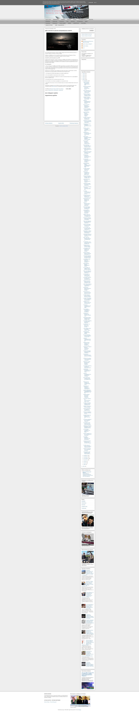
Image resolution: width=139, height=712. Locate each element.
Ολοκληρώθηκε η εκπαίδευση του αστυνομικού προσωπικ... (87, 211)
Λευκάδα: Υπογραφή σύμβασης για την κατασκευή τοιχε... (87, 403)
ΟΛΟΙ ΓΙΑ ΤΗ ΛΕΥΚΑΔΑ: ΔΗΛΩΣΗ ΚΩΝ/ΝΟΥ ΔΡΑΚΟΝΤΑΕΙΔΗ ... (87, 138)
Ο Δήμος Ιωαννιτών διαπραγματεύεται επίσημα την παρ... (87, 281)
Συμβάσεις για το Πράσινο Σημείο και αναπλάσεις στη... (87, 302)
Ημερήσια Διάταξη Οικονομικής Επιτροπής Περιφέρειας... (87, 396)
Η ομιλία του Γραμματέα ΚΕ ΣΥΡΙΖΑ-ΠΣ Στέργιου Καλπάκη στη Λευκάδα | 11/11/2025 (90, 616)
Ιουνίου (85, 462)
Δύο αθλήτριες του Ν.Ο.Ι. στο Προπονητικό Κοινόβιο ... (87, 325)
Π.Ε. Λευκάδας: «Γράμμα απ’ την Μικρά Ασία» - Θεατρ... (87, 430)
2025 (84, 75)
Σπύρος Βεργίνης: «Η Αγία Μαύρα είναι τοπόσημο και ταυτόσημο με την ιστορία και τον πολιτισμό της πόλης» (87, 594)
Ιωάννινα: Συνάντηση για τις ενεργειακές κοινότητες (87, 449)
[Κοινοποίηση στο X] (68, 88)
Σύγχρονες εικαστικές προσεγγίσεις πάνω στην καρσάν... (87, 218)
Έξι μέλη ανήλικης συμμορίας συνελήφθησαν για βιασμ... (87, 129)
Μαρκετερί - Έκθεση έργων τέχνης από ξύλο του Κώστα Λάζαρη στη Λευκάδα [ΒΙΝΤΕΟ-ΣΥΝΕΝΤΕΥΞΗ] (87, 583)
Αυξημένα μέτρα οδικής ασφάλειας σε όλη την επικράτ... (87, 152)
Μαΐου (85, 464)
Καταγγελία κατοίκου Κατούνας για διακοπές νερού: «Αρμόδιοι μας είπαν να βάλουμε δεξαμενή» (90, 632)
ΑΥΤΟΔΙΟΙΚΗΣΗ (80, 21)
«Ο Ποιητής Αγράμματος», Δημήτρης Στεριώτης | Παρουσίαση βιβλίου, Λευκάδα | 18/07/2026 (90, 664)
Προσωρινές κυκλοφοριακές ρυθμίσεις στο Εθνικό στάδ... (86, 173)
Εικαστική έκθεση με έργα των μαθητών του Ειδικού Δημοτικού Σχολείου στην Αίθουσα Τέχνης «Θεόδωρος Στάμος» (88, 642)
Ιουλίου (85, 461)
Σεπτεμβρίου (86, 458)
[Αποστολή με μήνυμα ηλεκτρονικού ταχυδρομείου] (66, 88)
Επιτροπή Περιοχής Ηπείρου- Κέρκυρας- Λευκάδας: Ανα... (87, 177)
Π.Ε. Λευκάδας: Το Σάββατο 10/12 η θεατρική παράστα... (87, 268)
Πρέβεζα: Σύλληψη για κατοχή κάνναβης (87, 407)
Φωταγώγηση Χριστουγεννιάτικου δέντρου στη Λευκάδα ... (87, 289)
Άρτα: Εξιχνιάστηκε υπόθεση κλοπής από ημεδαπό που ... (87, 379)
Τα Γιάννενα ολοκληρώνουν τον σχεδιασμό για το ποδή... (87, 306)
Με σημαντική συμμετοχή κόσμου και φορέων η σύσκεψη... (87, 160)
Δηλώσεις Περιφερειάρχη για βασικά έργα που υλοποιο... (87, 102)
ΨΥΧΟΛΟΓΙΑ (61, 21)
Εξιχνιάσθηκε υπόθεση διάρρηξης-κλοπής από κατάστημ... (87, 232)
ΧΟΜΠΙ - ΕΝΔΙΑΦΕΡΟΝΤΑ (59, 25)
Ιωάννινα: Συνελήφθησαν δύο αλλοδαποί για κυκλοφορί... (87, 375)
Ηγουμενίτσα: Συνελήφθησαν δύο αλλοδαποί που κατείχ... (87, 370)
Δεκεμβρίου (86, 80)
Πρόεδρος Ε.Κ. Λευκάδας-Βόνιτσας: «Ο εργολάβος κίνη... (87, 134)
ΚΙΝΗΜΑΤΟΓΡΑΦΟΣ (49, 25)
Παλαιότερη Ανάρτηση (74, 123)
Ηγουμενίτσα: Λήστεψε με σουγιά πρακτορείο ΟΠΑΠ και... (87, 188)
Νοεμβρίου (86, 455)
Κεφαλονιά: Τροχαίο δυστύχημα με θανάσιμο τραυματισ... (87, 363)
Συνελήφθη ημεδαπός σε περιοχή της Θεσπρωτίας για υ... (87, 278)
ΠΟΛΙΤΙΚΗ (69, 19)
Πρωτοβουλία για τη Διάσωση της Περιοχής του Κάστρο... (87, 200)
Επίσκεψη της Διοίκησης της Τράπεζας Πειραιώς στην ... (87, 314)
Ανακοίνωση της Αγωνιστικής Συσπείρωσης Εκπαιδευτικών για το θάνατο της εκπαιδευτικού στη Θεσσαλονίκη (87, 653)
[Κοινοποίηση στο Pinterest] (70, 88)
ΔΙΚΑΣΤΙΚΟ (91, 19)
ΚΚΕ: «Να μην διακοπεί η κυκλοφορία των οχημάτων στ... (87, 285)
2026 (84, 73)
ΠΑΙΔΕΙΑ (74, 19)
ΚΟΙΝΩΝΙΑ (63, 19)
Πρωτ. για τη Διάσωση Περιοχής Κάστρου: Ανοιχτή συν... (87, 271)
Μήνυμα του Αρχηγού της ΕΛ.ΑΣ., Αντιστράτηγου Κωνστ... (87, 88)
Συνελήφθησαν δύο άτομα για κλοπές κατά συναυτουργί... (87, 423)
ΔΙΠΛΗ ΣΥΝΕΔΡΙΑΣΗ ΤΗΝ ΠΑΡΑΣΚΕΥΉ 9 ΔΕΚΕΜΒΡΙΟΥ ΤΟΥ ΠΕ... (87, 391)
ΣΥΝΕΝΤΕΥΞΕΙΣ (76, 23)
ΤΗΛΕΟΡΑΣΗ (48, 23)
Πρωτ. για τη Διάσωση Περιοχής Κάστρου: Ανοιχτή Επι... (87, 222)
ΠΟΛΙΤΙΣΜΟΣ (83, 23)
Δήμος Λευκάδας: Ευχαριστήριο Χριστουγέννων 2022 (87, 83)
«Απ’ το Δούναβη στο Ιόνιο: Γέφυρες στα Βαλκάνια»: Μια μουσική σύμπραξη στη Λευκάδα (89, 606)
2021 (84, 466)
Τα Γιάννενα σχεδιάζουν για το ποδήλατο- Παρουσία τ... (87, 420)
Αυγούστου (86, 459)
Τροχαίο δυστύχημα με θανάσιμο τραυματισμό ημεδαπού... (87, 348)
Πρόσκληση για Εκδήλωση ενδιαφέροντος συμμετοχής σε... (87, 387)
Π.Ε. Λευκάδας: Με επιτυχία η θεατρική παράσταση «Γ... (87, 228)
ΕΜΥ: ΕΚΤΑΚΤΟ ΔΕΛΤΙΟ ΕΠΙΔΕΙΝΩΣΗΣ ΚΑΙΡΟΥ (86, 265)
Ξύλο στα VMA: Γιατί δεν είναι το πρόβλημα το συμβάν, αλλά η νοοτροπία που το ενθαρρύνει (88, 674)
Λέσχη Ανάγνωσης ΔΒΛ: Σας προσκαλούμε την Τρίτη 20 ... (87, 180)
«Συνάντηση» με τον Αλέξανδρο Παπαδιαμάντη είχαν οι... (87, 125)
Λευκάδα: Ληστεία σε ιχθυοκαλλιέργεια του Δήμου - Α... (87, 149)
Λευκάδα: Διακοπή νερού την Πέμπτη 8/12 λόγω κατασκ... (87, 295)
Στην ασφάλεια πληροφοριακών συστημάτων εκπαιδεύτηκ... (87, 310)
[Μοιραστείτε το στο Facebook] (69, 88)
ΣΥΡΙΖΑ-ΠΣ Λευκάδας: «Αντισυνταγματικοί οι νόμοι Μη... (87, 359)
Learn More (91, 2)
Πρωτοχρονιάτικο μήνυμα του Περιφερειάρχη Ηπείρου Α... (86, 106)
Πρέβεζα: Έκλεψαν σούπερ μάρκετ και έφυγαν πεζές (87, 98)
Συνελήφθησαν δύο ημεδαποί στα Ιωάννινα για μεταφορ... (87, 250)
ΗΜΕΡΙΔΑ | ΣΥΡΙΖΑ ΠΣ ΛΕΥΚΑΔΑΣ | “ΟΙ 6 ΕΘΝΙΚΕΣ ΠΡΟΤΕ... (87, 427)
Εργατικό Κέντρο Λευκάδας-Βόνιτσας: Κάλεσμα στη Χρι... (87, 146)
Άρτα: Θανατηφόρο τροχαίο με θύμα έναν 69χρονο (87, 207)
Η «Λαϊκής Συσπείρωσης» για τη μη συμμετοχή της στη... (87, 192)
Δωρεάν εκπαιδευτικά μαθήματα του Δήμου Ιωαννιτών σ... (87, 416)
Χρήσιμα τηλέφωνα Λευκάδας (87, 35)
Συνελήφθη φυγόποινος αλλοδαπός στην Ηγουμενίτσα (87, 438)
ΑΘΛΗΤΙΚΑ (73, 21)
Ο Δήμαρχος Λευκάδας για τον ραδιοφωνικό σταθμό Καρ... (87, 121)
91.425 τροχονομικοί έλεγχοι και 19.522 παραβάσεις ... (87, 351)
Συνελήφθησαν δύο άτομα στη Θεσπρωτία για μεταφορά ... (87, 260)
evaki (83, 47)
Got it (95, 2)
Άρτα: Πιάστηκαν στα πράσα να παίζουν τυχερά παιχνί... (87, 91)
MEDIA (86, 21)
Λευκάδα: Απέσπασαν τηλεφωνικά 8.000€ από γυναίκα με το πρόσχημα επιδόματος (90, 621)
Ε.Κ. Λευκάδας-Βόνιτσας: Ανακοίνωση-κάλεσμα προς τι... (87, 142)
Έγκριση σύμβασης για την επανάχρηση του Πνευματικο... (87, 434)
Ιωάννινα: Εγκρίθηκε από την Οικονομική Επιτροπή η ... (87, 109)
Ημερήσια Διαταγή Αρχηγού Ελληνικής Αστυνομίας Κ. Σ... (87, 253)
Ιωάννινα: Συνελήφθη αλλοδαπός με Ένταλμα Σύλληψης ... (87, 442)
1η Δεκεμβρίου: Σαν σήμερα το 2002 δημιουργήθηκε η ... (87, 452)
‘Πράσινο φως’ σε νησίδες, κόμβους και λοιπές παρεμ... (87, 246)
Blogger (80, 709)
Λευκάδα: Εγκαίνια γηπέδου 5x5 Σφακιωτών (87, 169)
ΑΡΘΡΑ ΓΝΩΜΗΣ (63, 23)
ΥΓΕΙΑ (67, 21)
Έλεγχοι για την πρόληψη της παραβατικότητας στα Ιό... (87, 383)
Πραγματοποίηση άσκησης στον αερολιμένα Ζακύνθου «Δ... (87, 344)
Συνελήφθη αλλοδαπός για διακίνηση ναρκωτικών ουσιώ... (87, 366)
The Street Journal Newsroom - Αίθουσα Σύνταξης (88, 42)
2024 (84, 76)
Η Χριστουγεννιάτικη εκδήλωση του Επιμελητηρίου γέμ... (87, 196)
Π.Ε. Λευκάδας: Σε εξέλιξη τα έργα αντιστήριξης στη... (87, 275)
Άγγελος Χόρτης (85, 45)
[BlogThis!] (67, 88)
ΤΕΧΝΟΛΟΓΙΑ (54, 23)
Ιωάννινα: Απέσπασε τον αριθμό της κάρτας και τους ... (87, 409)
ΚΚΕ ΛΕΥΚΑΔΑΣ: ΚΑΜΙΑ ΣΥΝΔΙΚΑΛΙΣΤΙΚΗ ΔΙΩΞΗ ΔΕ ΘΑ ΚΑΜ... (87, 165)
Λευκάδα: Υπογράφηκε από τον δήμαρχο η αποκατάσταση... (87, 299)
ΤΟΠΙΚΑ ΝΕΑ (54, 21)
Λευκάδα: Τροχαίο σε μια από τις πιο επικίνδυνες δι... (87, 118)
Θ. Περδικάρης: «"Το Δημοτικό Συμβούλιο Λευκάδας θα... (87, 242)
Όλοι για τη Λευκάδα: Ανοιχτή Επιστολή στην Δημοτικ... (87, 225)
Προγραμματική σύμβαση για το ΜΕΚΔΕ (87, 332)
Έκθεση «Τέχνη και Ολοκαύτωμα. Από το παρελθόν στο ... (87, 215)
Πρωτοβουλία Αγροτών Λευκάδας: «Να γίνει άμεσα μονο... (87, 235)
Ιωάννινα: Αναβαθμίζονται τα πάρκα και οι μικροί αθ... (87, 339)
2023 (84, 78)
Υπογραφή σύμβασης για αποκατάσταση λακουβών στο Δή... (87, 256)
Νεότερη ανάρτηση (48, 123)
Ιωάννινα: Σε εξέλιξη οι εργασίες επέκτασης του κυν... (87, 412)
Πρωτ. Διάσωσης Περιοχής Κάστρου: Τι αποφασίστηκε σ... (87, 239)
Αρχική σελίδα (48, 19)
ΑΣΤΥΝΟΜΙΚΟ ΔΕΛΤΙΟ (83, 19)
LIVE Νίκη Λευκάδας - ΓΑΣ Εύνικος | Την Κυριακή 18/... (87, 184)
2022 (84, 79)
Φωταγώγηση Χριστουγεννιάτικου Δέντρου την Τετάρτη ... (87, 355)
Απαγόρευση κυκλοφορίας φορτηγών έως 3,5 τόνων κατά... (87, 156)
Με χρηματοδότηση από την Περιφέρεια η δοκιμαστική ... (87, 335)
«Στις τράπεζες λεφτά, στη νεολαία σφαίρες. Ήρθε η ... (87, 329)
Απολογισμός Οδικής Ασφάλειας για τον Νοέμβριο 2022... (87, 318)
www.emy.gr (54, 86)
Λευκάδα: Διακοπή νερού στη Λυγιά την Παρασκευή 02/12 (87, 446)
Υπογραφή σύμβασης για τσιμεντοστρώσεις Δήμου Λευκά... (87, 400)
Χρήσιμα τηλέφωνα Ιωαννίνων (87, 34)
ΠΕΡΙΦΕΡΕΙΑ (48, 21)
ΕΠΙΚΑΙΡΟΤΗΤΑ (56, 19)
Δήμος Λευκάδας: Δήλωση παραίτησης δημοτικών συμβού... (86, 114)
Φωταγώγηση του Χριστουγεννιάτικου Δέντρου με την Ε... (87, 292)
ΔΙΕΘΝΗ (69, 23)
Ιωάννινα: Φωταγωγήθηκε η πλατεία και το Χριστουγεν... (87, 204)
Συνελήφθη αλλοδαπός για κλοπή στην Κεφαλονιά (87, 321)
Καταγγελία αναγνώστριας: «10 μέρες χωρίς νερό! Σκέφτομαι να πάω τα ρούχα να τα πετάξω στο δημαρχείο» (87, 572)
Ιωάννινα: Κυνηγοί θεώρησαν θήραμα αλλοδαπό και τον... (87, 94)
